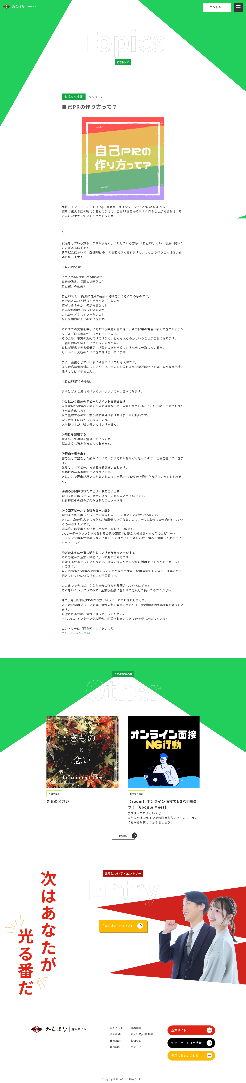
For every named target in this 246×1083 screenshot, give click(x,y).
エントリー (217, 7)
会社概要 (115, 1034)
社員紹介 (115, 1047)
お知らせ (136, 1040)
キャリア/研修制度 (142, 1034)
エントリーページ (74, 633)
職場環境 (136, 1028)
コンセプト (116, 1028)
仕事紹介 (115, 1040)
